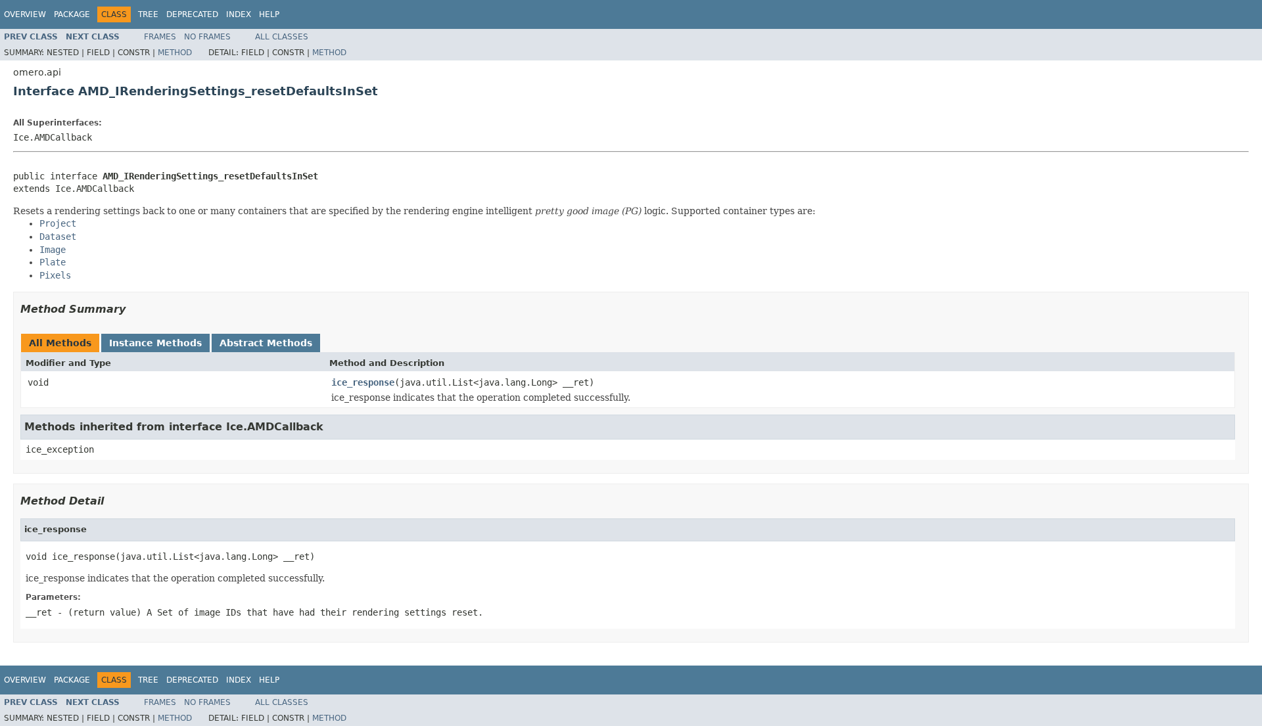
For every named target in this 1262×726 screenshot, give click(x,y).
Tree (148, 14)
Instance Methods (155, 343)
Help (269, 14)
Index (238, 14)
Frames (160, 36)
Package (72, 14)
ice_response (362, 382)
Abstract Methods (266, 343)
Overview (25, 14)
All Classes (281, 36)
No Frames (207, 36)
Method (175, 52)
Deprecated (192, 14)
